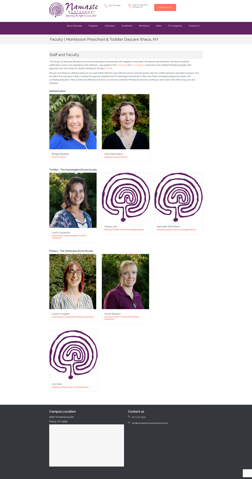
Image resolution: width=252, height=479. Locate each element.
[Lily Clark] (73, 355)
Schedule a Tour (165, 7)
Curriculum (110, 26)
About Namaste (74, 26)
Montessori (144, 26)
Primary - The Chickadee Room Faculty (71, 251)
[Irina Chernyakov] (125, 121)
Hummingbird (138, 65)
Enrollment (127, 26)
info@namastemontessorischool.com (150, 423)
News (159, 26)
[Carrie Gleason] (125, 281)
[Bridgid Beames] (73, 121)
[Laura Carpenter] (73, 200)
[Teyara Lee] (126, 197)
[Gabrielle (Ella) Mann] (178, 197)
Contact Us (194, 26)
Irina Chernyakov (113, 154)
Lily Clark (57, 384)
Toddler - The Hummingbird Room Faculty (73, 169)
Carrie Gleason (112, 313)
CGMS (108, 68)
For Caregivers (175, 26)
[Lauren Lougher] (72, 281)
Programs (93, 26)
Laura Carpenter (61, 232)
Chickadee (122, 65)
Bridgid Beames (60, 154)
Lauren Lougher (61, 313)
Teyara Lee (110, 226)
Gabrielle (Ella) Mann (168, 226)
